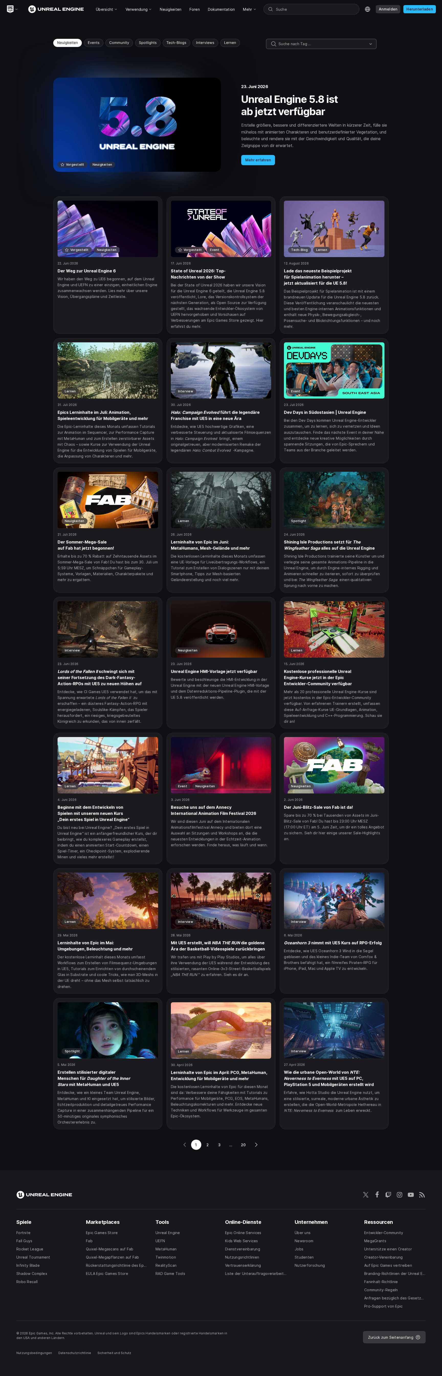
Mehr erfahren (258, 160)
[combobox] (323, 43)
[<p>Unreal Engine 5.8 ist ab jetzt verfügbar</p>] (221, 125)
